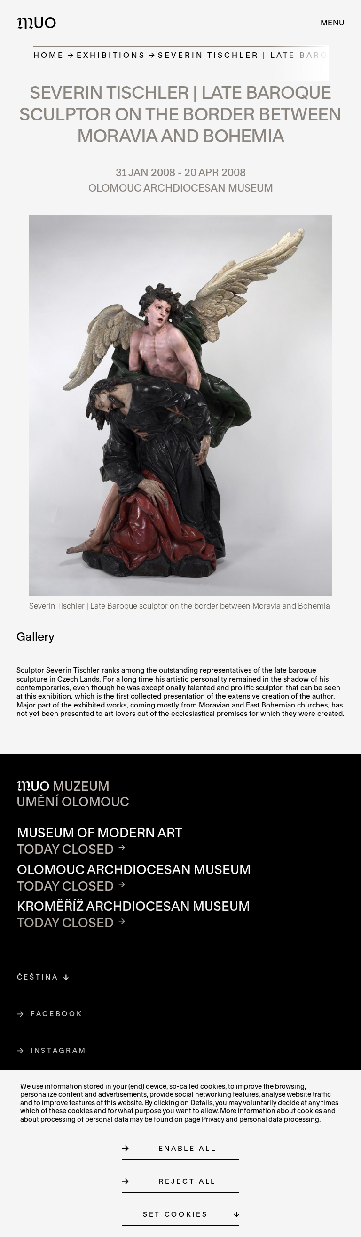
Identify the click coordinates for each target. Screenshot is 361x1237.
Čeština (38, 977)
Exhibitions (111, 54)
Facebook (57, 1014)
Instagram (59, 1050)
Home (48, 54)
